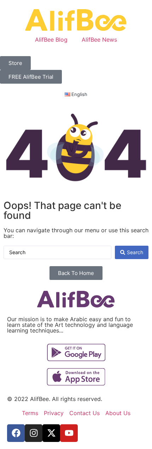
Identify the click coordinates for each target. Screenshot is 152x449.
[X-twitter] (51, 433)
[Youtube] (69, 433)
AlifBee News (99, 39)
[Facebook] (16, 433)
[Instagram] (33, 433)
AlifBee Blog (51, 39)
